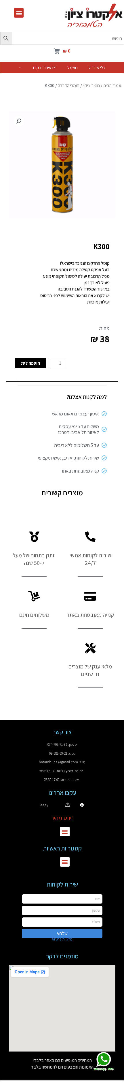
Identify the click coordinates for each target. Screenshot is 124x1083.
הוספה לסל (30, 363)
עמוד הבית (112, 86)
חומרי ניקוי (91, 86)
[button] (19, 13)
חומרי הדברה (68, 86)
